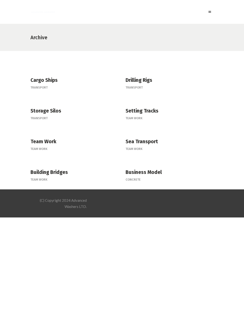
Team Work (134, 118)
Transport (39, 87)
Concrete (133, 179)
